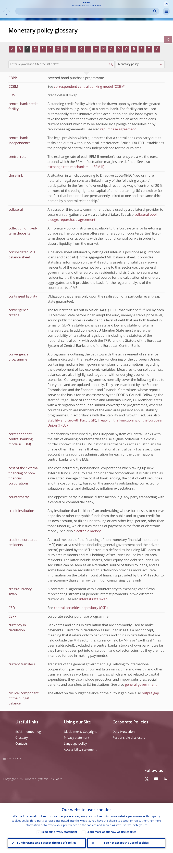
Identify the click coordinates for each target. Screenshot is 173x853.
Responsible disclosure (129, 737)
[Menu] (166, 11)
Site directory (14, 758)
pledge (52, 220)
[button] (166, 3)
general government (141, 685)
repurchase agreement (118, 129)
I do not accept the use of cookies (126, 843)
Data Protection (124, 731)
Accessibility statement (80, 749)
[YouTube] (156, 779)
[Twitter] (147, 779)
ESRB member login (29, 731)
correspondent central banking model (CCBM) (89, 87)
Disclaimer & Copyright (80, 731)
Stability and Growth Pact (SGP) (71, 420)
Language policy (75, 743)
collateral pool (145, 215)
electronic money (87, 531)
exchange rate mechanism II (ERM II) (75, 167)
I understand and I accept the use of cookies (46, 843)
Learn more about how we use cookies (111, 832)
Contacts (21, 743)
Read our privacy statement (59, 832)
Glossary (21, 737)
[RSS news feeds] (166, 779)
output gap (150, 693)
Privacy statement (76, 737)
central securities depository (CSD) (81, 608)
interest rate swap (93, 599)
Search (155, 11)
